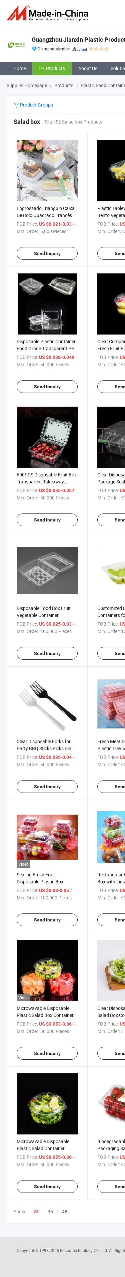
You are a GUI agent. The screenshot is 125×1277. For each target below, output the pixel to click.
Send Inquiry (47, 253)
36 (50, 1211)
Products (55, 68)
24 (36, 1211)
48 (64, 1211)
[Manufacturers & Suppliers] (49, 13)
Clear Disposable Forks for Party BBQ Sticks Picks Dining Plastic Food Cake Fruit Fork (47, 748)
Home (19, 68)
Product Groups (36, 104)
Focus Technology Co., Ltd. (84, 1250)
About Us (87, 68)
